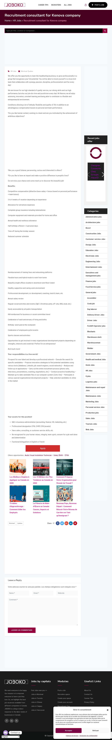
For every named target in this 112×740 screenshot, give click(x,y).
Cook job (91, 304)
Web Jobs (90, 430)
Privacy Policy (89, 702)
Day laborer (92, 309)
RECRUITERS (56, 5)
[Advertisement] (56, 48)
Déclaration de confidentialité (88, 735)
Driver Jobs (92, 320)
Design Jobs (91, 245)
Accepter (68, 731)
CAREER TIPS (43, 5)
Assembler (91, 298)
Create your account (65, 702)
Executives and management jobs (93, 274)
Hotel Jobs (90, 365)
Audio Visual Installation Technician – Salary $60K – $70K (47, 455)
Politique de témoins (72, 735)
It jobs (88, 376)
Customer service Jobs (95, 239)
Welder (90, 348)
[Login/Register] (86, 5)
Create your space (64, 698)
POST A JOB (99, 5)
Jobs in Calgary (36, 706)
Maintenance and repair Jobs (95, 389)
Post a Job (62, 690)
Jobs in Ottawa (36, 702)
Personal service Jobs (95, 407)
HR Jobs (13, 71)
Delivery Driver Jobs (95, 315)
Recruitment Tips (64, 706)
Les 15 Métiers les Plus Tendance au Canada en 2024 (43, 480)
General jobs (91, 292)
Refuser (96, 731)
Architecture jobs (93, 222)
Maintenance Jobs (93, 396)
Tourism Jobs (91, 424)
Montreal (24, 71)
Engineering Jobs (93, 261)
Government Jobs (93, 354)
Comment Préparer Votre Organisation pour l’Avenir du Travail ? (66, 480)
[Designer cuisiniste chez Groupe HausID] (96, 153)
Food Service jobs (93, 287)
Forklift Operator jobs (96, 326)
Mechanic (91, 332)
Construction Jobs (93, 234)
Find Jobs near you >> (39, 690)
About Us (87, 690)
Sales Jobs (90, 418)
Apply (42, 448)
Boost (88, 228)
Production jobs (92, 413)
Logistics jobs (91, 382)
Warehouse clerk (94, 337)
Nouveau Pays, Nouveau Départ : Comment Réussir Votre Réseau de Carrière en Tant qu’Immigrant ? (66, 509)
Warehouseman (93, 343)
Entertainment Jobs (94, 267)
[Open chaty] (5, 732)
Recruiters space (64, 694)
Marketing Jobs (92, 402)
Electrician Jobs (92, 256)
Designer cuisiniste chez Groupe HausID (96, 171)
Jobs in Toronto (37, 698)
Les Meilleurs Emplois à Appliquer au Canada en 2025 (19, 480)
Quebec (30, 71)
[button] (108, 710)
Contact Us (88, 694)
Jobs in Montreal (37, 694)
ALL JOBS (68, 5)
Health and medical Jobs (96, 359)
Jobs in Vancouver (38, 710)
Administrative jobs (94, 217)
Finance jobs (91, 281)
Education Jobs (92, 250)
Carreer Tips (88, 698)
